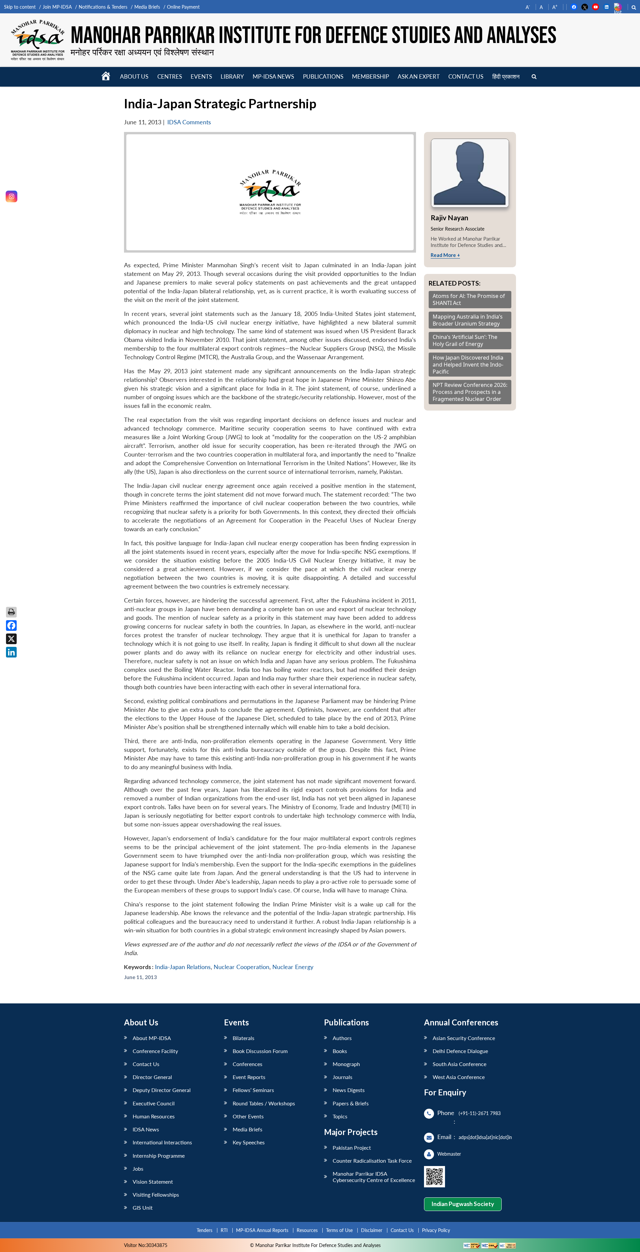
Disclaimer (371, 1230)
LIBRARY (232, 76)
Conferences (247, 1064)
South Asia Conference (459, 1064)
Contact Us (146, 1064)
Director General (152, 1077)
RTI (224, 1230)
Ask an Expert (419, 76)
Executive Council (154, 1103)
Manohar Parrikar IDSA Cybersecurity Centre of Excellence (374, 1176)
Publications (323, 76)
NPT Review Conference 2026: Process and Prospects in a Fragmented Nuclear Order (470, 392)
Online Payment (183, 7)
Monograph (346, 1064)
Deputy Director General (162, 1090)
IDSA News (146, 1129)
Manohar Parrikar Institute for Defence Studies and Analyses (313, 36)
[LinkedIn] (11, 652)
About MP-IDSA (152, 1038)
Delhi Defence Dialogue (460, 1051)
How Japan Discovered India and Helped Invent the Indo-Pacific (468, 364)
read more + (445, 255)
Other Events (248, 1116)
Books (340, 1051)
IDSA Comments (189, 122)
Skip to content (20, 7)
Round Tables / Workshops (264, 1103)
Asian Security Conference (464, 1038)
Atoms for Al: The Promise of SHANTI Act (469, 300)
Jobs (138, 1168)
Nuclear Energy (292, 966)
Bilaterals (243, 1038)
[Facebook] (11, 625)
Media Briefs (147, 7)
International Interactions (162, 1142)
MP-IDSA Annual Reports (262, 1230)
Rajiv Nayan (449, 217)
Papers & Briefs (351, 1103)
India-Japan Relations (183, 966)
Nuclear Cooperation (241, 966)
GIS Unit (143, 1207)
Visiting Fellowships (156, 1194)
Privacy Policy (436, 1230)
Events (201, 76)
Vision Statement (153, 1181)
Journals (342, 1077)
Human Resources (154, 1116)
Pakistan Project (352, 1147)
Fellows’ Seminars (253, 1090)
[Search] (534, 77)
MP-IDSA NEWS (273, 76)
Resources (307, 1230)
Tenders (204, 1230)
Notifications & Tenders (103, 7)
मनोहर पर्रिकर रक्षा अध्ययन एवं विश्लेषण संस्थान (142, 52)
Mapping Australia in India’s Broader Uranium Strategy (468, 320)
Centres (169, 76)
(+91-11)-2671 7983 (480, 1113)
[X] (11, 638)
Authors (342, 1038)
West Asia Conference (459, 1077)
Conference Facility (155, 1051)
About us (134, 76)
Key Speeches (249, 1142)
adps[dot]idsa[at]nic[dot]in (485, 1137)
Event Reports (249, 1077)
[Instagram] (11, 196)
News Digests (349, 1090)
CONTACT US (465, 76)
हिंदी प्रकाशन (506, 76)
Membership (370, 76)
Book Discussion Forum (260, 1051)
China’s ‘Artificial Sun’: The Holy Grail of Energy (465, 341)
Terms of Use (339, 1230)
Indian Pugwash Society (462, 1203)
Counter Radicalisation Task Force (372, 1160)
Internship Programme (159, 1155)
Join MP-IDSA (57, 7)
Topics (340, 1116)
